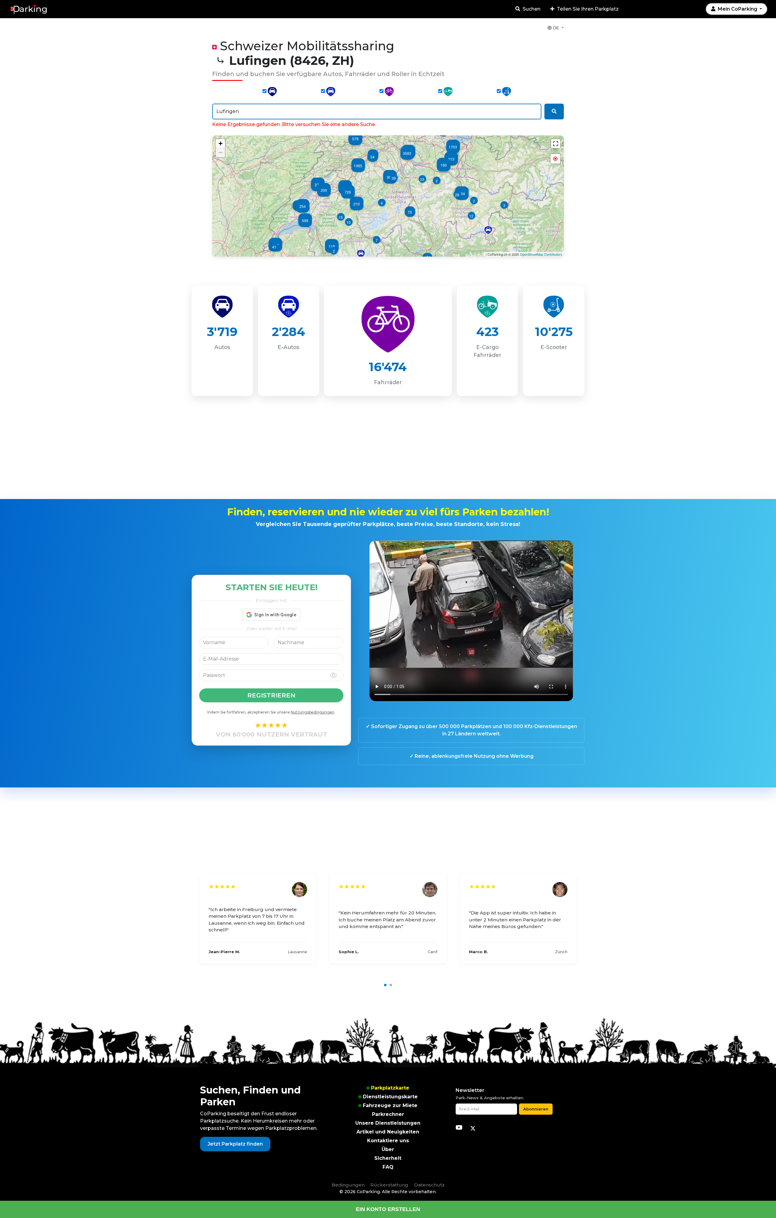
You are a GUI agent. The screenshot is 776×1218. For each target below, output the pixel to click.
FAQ (388, 1167)
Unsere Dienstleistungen (387, 1123)
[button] (555, 159)
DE (556, 28)
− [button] (220, 152)
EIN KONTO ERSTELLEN (388, 1209)
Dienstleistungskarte (390, 1097)
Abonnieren (535, 1109)
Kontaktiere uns (388, 1140)
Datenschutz (429, 1185)
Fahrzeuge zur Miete (390, 1105)
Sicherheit (387, 1158)
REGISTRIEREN (271, 695)
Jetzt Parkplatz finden (235, 1144)
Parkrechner (388, 1114)
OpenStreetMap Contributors (541, 254)
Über (388, 1149)
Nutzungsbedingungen (312, 712)
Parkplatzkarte (390, 1088)
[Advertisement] (388, 449)
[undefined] (555, 143)
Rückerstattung (389, 1185)
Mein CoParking (737, 9)
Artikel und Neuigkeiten (387, 1132)
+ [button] (220, 143)
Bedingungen (348, 1185)
